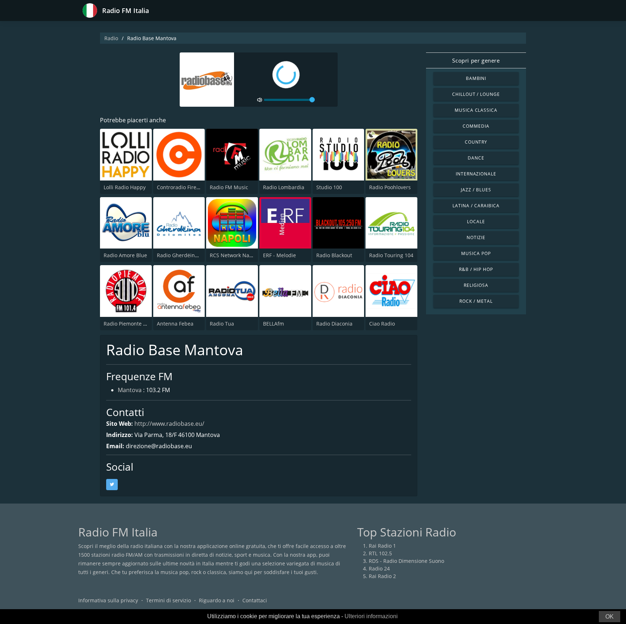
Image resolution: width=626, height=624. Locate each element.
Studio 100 (329, 187)
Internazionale (476, 174)
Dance (476, 158)
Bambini (476, 78)
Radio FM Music (229, 187)
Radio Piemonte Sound (131, 323)
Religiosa (476, 285)
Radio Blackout (334, 255)
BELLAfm (273, 323)
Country (476, 142)
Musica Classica (476, 110)
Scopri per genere (476, 60)
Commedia (476, 126)
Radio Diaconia (334, 323)
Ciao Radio (382, 323)
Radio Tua (222, 323)
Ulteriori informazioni (371, 616)
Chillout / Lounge (476, 94)
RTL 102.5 (380, 553)
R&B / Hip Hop (476, 269)
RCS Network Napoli (234, 255)
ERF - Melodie (279, 255)
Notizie (476, 237)
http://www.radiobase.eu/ (169, 424)
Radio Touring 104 (391, 255)
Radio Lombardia (283, 187)
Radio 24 (379, 568)
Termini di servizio (168, 600)
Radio (111, 38)
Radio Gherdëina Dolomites (190, 255)
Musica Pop (476, 253)
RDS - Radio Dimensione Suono (406, 560)
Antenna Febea (175, 323)
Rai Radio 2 (382, 576)
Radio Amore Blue (125, 255)
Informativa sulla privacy (108, 600)
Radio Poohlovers (390, 187)
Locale (476, 221)
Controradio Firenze (181, 187)
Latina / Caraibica (475, 206)
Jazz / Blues (476, 190)
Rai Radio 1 (382, 545)
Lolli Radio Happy (125, 187)
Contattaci (254, 600)
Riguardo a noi (216, 600)
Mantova (130, 390)
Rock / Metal (476, 301)
